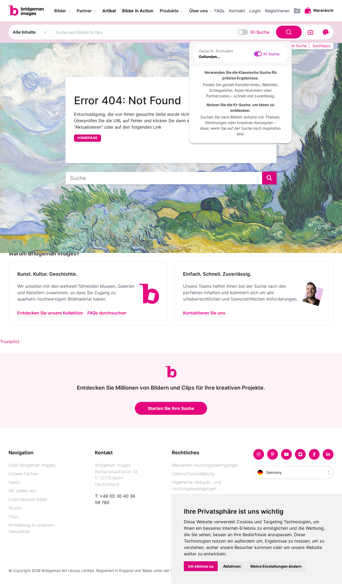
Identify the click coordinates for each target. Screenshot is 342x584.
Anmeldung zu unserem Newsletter (31, 528)
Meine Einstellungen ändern (276, 566)
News (14, 482)
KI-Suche (260, 32)
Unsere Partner (23, 473)
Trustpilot (9, 341)
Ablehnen (232, 566)
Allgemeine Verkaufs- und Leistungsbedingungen (196, 485)
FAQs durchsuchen (106, 313)
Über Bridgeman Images (32, 465)
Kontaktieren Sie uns (204, 313)
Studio (15, 507)
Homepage (87, 138)
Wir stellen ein (22, 490)
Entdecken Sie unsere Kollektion (50, 313)
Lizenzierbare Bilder (28, 499)
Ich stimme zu (200, 566)
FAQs (13, 516)
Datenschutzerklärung (193, 473)
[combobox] (177, 32)
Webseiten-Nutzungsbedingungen (205, 465)
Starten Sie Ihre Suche (171, 408)
